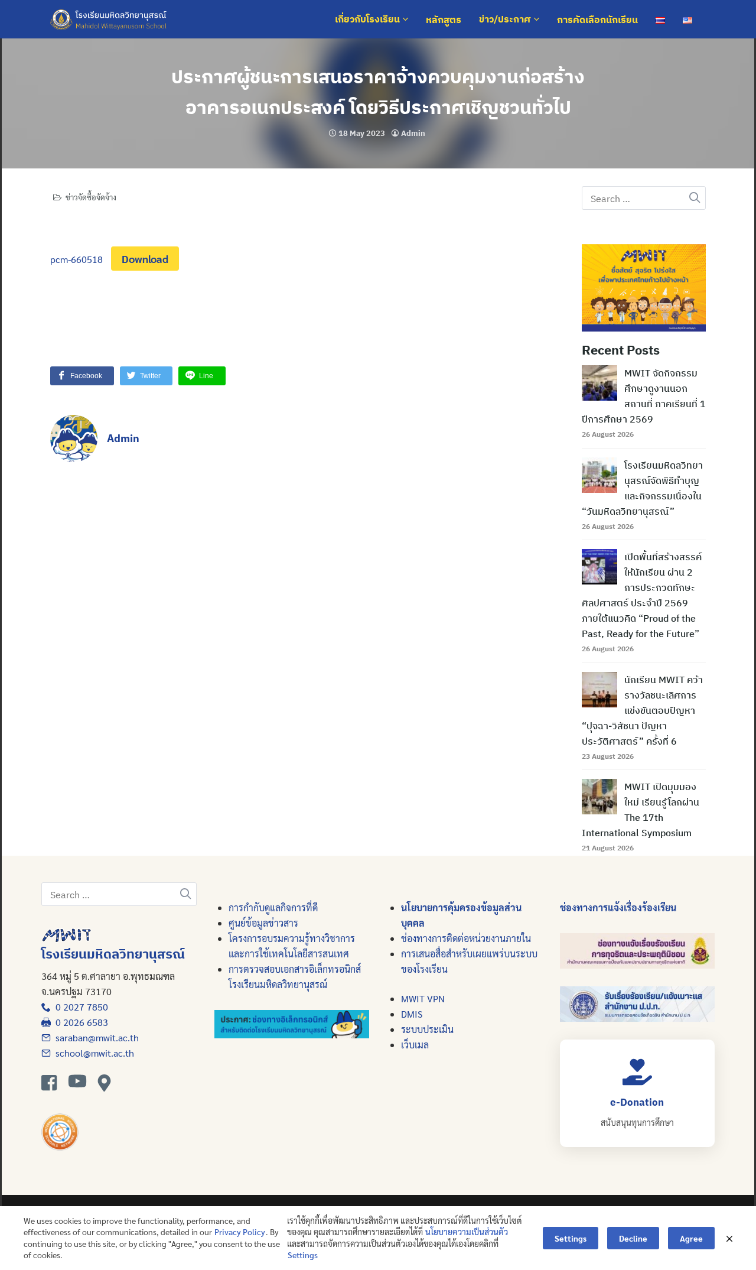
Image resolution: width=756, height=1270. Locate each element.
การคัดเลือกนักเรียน (597, 19)
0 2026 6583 (79, 1022)
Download (145, 258)
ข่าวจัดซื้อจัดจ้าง (91, 197)
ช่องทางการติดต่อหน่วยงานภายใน (466, 938)
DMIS (411, 1014)
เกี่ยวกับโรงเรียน (368, 19)
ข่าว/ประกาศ (506, 19)
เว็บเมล (415, 1044)
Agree (691, 1238)
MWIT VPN (423, 998)
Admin (413, 133)
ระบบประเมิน (427, 1029)
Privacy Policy (239, 1231)
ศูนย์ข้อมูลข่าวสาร (263, 923)
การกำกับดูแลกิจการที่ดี (273, 907)
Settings (303, 1254)
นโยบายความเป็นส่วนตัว (466, 1231)
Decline (633, 1238)
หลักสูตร (443, 19)
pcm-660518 (76, 259)
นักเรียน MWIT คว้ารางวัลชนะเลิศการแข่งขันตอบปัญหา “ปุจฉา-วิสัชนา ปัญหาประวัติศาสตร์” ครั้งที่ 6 (642, 710)
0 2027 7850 (79, 1007)
